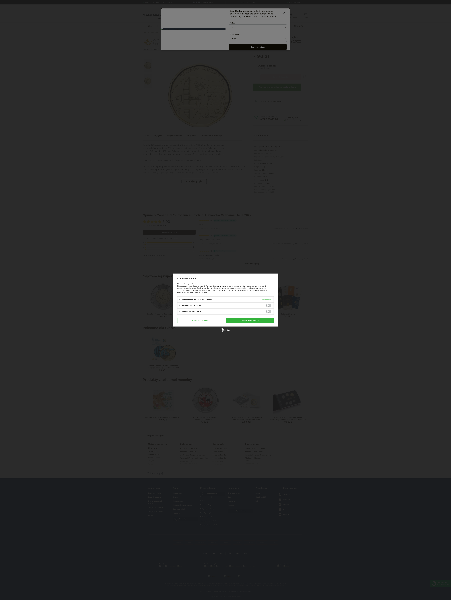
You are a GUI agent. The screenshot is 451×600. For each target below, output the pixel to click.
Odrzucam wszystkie (200, 320)
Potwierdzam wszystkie (250, 320)
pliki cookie (222, 286)
